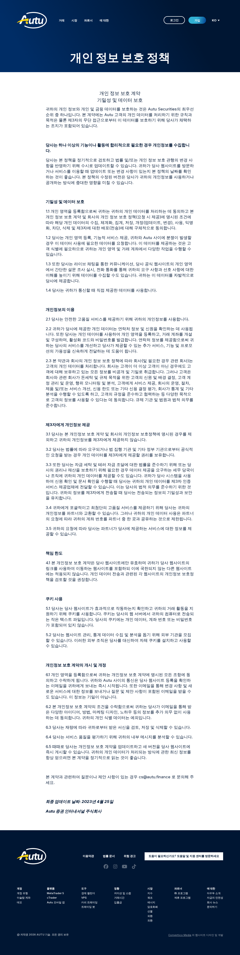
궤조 (150, 897)
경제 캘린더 (88, 893)
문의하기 (212, 906)
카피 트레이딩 (89, 902)
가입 (197, 20)
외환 (150, 916)
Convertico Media (179, 935)
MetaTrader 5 (55, 893)
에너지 (151, 902)
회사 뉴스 (212, 902)
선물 (150, 911)
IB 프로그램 (181, 893)
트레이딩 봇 (88, 906)
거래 (61, 20)
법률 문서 (109, 856)
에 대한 (104, 20)
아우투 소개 (214, 893)
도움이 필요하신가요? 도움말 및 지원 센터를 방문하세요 (184, 856)
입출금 (118, 902)
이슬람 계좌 (23, 897)
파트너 (88, 20)
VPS (84, 897)
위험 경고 (130, 856)
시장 (74, 20)
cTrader (52, 897)
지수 (150, 893)
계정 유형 (22, 893)
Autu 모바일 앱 (56, 902)
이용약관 (88, 856)
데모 (19, 902)
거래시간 (119, 897)
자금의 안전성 (215, 897)
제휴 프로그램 (182, 897)
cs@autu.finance (154, 777)
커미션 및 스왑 (122, 893)
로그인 (174, 20)
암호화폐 (152, 906)
